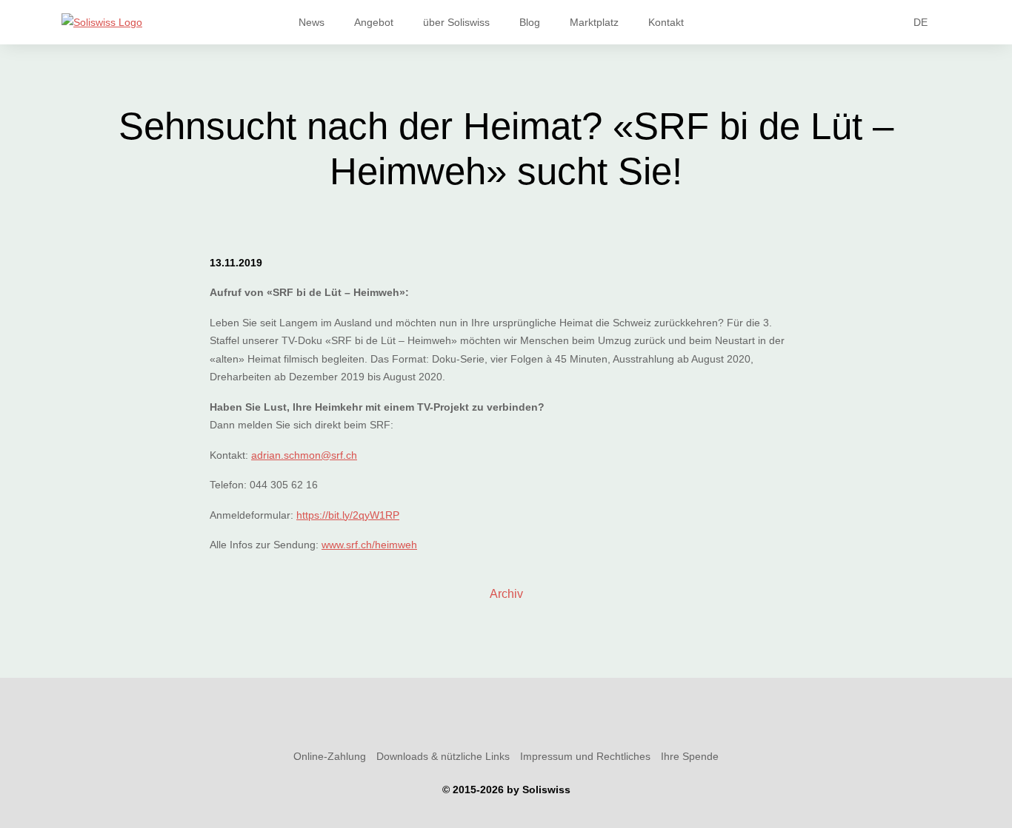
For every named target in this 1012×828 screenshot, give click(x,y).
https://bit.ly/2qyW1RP (347, 515)
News (311, 22)
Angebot (373, 22)
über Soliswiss (456, 22)
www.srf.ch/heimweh (369, 545)
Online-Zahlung (329, 756)
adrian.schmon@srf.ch (304, 455)
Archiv (506, 594)
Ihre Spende (690, 756)
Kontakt (666, 22)
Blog (529, 22)
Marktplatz (594, 22)
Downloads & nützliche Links (443, 756)
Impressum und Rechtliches (585, 756)
